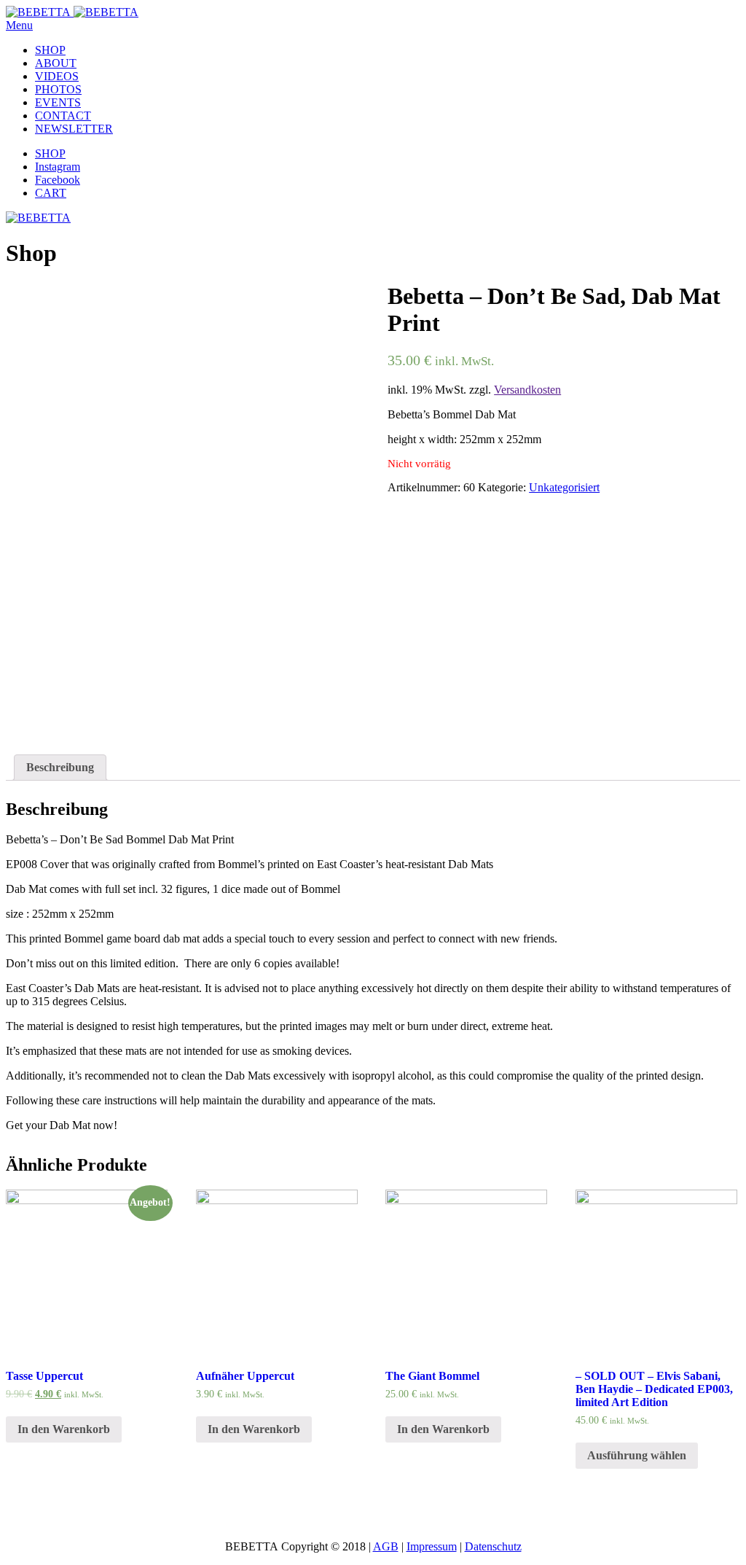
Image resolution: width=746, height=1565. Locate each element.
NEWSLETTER (74, 128)
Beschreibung (60, 767)
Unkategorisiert (564, 487)
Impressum (432, 1546)
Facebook (57, 179)
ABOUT (55, 63)
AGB (385, 1546)
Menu (19, 25)
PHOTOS (58, 89)
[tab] (60, 767)
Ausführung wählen (636, 1455)
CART (50, 193)
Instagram (57, 166)
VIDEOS (57, 76)
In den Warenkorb (63, 1429)
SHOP (50, 50)
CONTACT (63, 115)
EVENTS (58, 102)
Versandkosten (527, 389)
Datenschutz (493, 1546)
